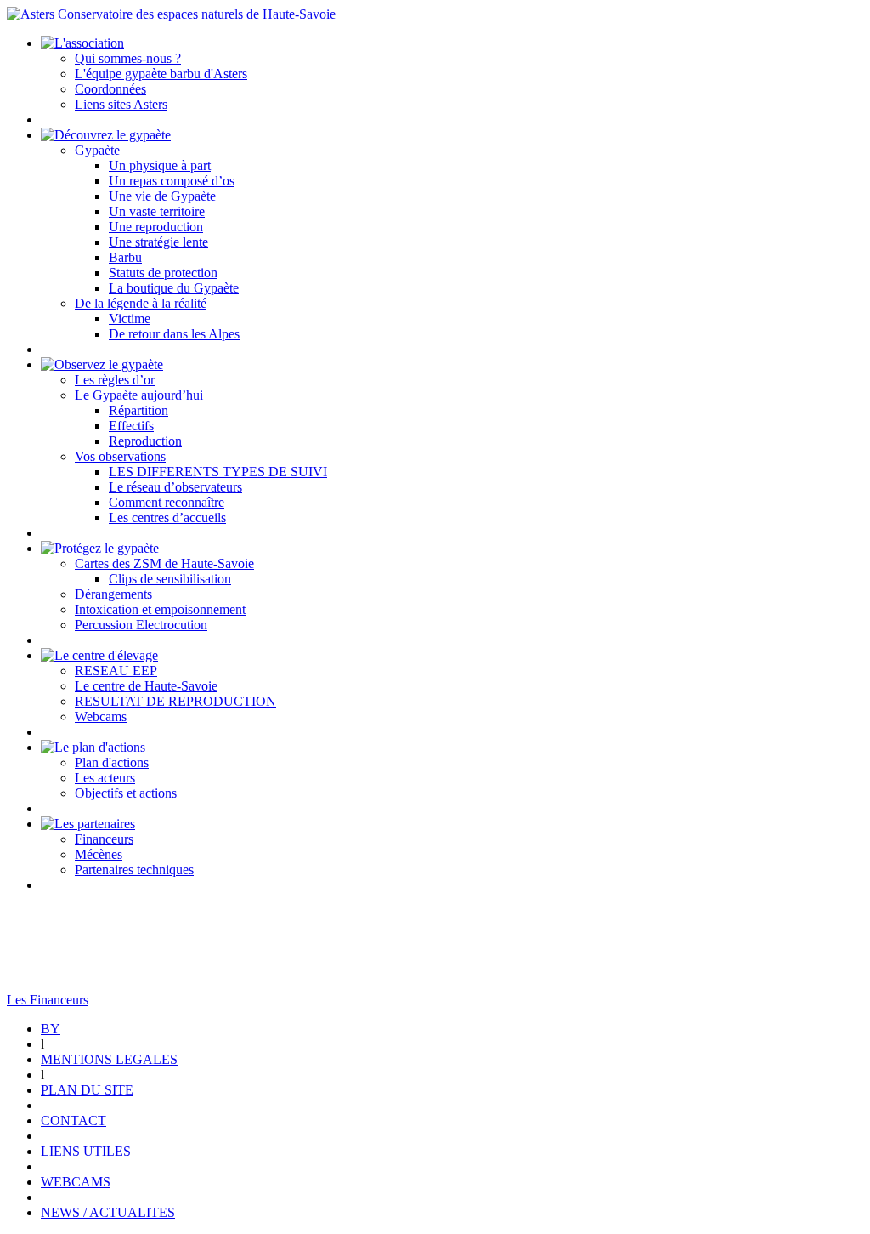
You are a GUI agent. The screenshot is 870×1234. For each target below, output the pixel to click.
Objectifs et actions (126, 793)
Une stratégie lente (158, 242)
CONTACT (73, 1120)
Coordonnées (110, 89)
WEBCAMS (75, 1181)
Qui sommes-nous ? (128, 58)
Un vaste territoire (157, 211)
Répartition (138, 410)
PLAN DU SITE (87, 1090)
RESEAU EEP (116, 670)
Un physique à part (160, 165)
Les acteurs (105, 778)
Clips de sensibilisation (170, 579)
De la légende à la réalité (140, 303)
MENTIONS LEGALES (109, 1059)
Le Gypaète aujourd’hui (139, 395)
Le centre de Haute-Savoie (146, 686)
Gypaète (97, 150)
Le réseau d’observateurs (175, 487)
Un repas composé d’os (171, 180)
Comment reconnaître (166, 502)
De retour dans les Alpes (174, 334)
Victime (129, 318)
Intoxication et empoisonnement (160, 609)
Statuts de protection (163, 272)
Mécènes (98, 854)
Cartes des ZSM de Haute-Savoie (164, 563)
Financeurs (104, 839)
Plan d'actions (112, 762)
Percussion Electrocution (141, 624)
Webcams (101, 716)
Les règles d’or (115, 379)
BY (50, 1028)
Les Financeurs (47, 999)
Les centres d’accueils (167, 517)
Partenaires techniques (134, 869)
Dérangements (113, 594)
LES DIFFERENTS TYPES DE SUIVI (218, 471)
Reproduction (145, 441)
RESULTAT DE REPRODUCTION (175, 701)
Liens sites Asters (121, 104)
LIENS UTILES (86, 1151)
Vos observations (120, 456)
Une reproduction (156, 226)
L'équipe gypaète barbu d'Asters (161, 73)
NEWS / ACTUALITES (108, 1212)
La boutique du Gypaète (174, 288)
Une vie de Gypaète (162, 196)
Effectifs (131, 425)
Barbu (125, 257)
